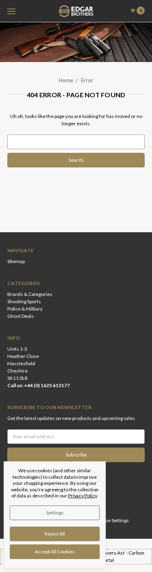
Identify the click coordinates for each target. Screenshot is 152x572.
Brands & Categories (29, 294)
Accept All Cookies (55, 551)
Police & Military (25, 309)
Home (66, 80)
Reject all (55, 534)
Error (87, 80)
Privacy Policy (82, 496)
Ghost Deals (20, 316)
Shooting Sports (24, 301)
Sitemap (16, 261)
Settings (55, 513)
